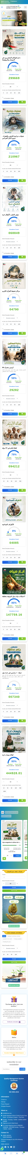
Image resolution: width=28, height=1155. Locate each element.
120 (16, 465)
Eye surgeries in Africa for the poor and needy (12, 826)
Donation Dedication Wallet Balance (14, 1037)
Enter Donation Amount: (8, 68)
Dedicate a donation (13, 1006)
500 (20, 465)
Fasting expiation (18, 923)
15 (3, 465)
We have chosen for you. (11, 796)
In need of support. (6, 800)
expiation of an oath (7, 923)
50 (14, 77)
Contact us (4, 1083)
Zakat (4, 920)
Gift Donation (5, 1)
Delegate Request (5, 1090)
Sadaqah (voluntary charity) (13, 920)
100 (19, 77)
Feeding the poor (7, 925)
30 (7, 465)
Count (3, 858)
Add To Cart (14, 874)
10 (7, 77)
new (3, 796)
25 (3, 938)
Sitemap (3, 1086)
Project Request (5, 1088)
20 (11, 77)
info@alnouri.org (7, 1097)
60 (11, 465)
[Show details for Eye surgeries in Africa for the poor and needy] (11, 815)
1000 (4, 775)
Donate (10, 86)
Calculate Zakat (6, 2)
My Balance (14, 1)
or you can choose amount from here (11, 74)
